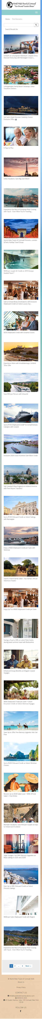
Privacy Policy (21, 987)
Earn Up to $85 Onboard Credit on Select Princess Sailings (18, 887)
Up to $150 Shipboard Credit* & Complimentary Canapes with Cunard (20, 426)
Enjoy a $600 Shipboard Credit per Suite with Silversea (19, 549)
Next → (28, 966)
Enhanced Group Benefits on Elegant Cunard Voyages (19, 672)
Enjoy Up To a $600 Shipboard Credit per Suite (20, 609)
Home (7, 19)
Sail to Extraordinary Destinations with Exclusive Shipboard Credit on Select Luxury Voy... (20, 303)
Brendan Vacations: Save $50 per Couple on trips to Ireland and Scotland (21, 826)
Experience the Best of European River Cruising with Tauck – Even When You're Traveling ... (20, 210)
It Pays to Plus (8, 148)
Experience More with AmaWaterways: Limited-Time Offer (20, 364)
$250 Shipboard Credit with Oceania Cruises (19, 332)
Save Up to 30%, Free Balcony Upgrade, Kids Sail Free (20, 733)
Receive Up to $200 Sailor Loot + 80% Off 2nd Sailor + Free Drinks (20, 795)
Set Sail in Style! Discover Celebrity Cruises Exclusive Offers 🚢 (18, 118)
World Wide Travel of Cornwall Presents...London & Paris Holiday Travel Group (20, 241)
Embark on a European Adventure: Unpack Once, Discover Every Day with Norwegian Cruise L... (21, 57)
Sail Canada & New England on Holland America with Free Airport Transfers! (20, 487)
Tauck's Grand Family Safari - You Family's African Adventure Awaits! (20, 580)
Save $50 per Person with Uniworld (16, 394)
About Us (21, 982)
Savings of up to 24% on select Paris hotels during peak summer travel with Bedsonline (19, 641)
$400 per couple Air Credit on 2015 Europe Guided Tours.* (19, 272)
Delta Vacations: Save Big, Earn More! (16, 179)
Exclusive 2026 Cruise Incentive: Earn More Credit (21, 456)
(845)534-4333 (22, 998)
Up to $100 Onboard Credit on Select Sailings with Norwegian (20, 518)
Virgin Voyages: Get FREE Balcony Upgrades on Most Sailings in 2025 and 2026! (20, 856)
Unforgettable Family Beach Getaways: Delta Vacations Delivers (19, 87)
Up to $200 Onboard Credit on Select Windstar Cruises (20, 764)
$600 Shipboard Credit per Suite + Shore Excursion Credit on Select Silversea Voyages (19, 703)
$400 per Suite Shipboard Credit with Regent (19, 917)
